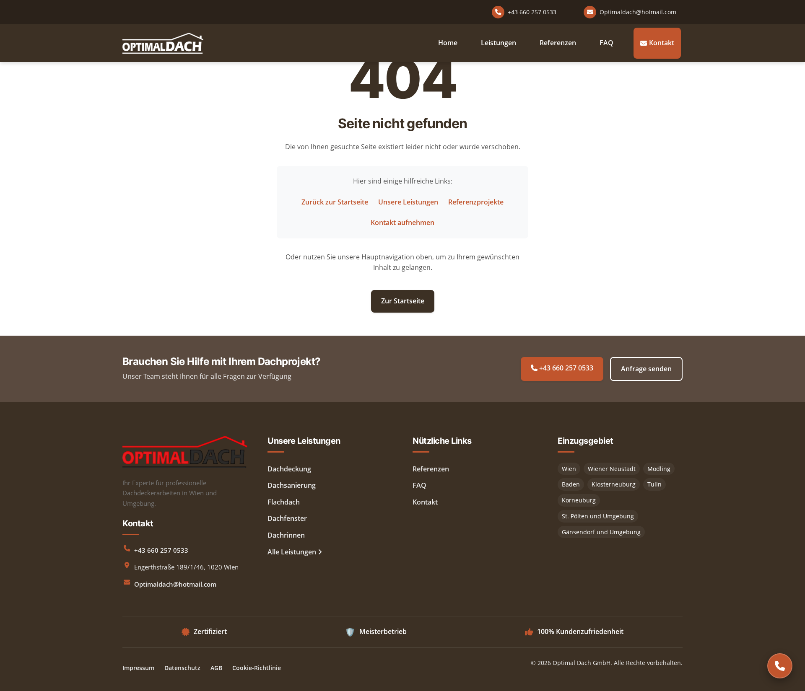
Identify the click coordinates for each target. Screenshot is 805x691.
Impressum (138, 668)
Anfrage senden (646, 368)
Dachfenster (287, 518)
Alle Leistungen (292, 551)
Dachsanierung (291, 485)
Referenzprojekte (476, 202)
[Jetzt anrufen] (779, 665)
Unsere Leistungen (408, 202)
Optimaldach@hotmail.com (175, 584)
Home (447, 42)
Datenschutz (182, 668)
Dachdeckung (289, 469)
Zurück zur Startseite (334, 202)
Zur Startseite (402, 300)
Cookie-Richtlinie (256, 668)
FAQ (606, 42)
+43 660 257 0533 (565, 368)
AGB (216, 668)
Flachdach (283, 502)
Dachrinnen (286, 535)
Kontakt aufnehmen (402, 222)
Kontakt (661, 42)
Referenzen (558, 42)
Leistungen (498, 42)
